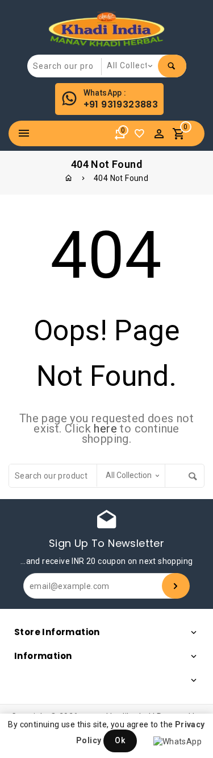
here (105, 428)
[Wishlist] (142, 136)
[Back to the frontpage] (69, 178)
